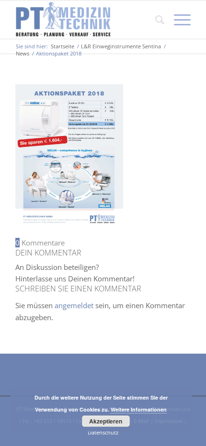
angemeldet (74, 305)
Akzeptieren (105, 421)
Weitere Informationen (139, 409)
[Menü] (177, 19)
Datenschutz (103, 432)
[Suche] (155, 19)
